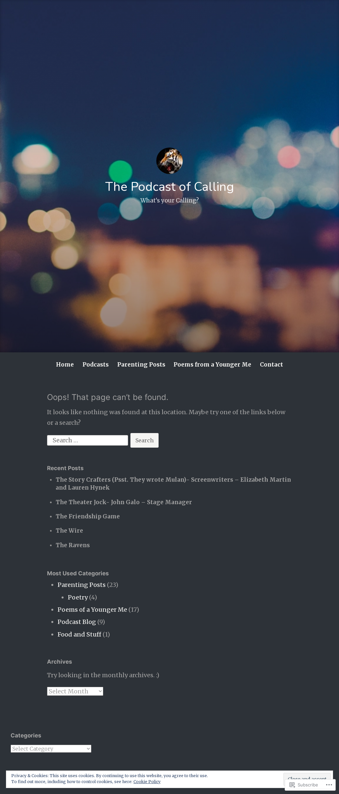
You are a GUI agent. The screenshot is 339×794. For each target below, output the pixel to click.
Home (65, 364)
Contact (271, 364)
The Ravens (73, 545)
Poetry (78, 597)
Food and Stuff (79, 634)
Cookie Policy (147, 781)
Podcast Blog (77, 622)
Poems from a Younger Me (212, 364)
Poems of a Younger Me (92, 609)
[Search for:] (88, 440)
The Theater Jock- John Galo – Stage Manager (124, 502)
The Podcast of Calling (169, 186)
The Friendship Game (88, 516)
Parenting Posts (141, 364)
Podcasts (95, 364)
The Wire (69, 530)
